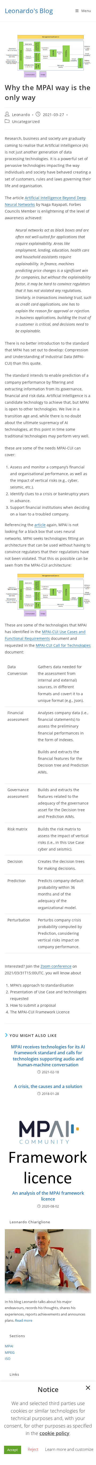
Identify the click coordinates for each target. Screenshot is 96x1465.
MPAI (9, 1346)
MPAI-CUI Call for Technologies (63, 645)
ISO (7, 1358)
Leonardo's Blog (29, 10)
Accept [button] (12, 1449)
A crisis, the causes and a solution (48, 1086)
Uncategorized (26, 121)
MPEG (9, 1352)
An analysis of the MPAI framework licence (48, 1196)
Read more (23, 1320)
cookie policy (54, 1433)
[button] (88, 1388)
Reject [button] (33, 1449)
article (40, 524)
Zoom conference (56, 966)
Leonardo (21, 114)
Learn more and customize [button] (69, 1449)
